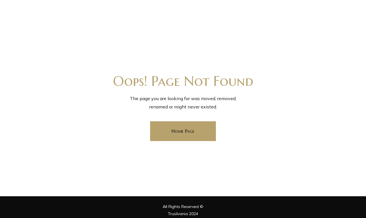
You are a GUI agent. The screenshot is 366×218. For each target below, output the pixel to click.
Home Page (183, 131)
